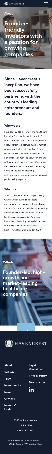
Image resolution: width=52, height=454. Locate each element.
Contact (9, 398)
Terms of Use (37, 382)
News (8, 392)
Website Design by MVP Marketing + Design (26, 444)
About (8, 365)
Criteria (9, 372)
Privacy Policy (38, 375)
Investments (12, 385)
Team (7, 378)
